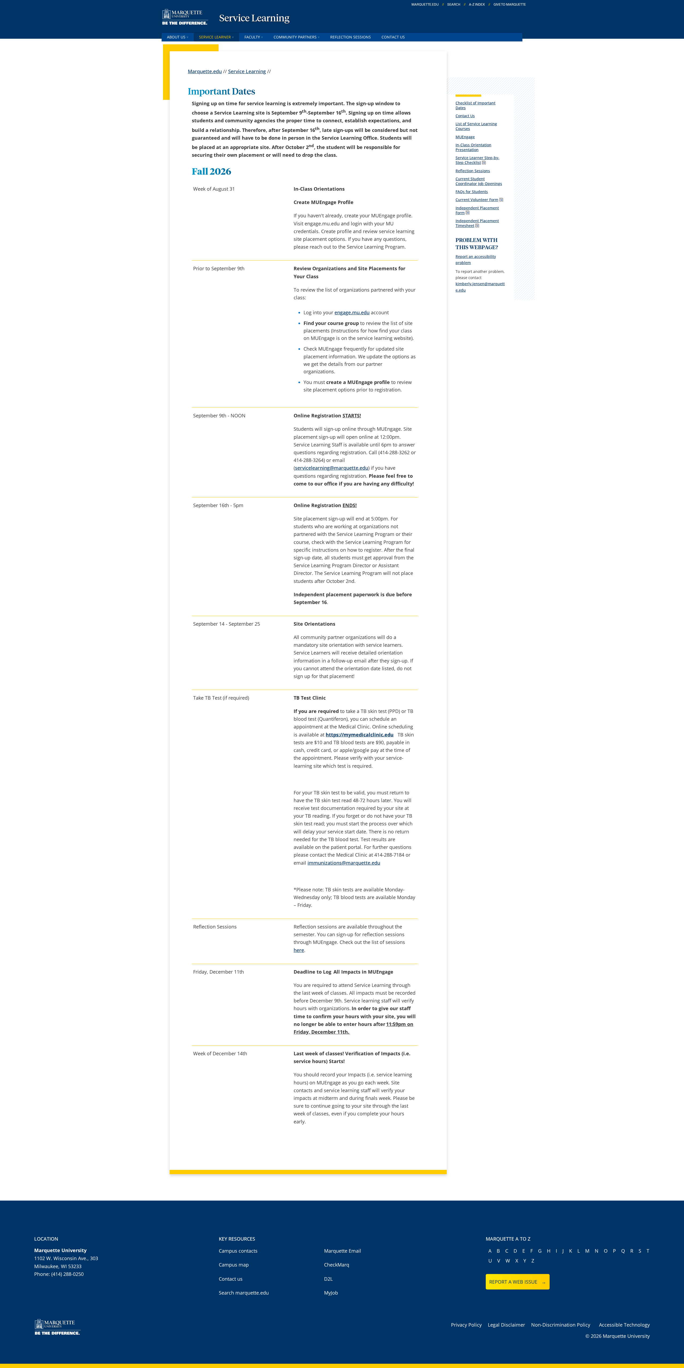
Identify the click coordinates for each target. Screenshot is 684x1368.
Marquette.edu (205, 71)
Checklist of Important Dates (475, 105)
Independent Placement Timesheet (477, 223)
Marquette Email (342, 1251)
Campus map (234, 1264)
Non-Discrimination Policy (560, 1325)
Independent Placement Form (477, 210)
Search (453, 4)
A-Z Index (477, 4)
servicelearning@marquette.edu (331, 468)
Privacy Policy (466, 1325)
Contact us (231, 1279)
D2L (328, 1279)
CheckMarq (336, 1264)
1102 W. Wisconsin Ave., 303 (66, 1258)
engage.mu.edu (352, 312)
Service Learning (254, 18)
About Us (176, 37)
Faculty (252, 37)
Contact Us (393, 37)
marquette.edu (425, 4)
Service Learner (215, 37)
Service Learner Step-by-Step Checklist (477, 160)
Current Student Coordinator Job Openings (479, 181)
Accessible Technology (624, 1325)
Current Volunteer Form (477, 199)
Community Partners (295, 37)
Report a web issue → (517, 1282)
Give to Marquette (509, 4)
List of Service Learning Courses (476, 126)
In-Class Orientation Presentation (473, 147)
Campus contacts (238, 1251)
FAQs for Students (472, 191)
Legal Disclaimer (506, 1325)
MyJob (331, 1292)
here (299, 950)
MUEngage (465, 136)
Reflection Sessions (350, 37)
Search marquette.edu (244, 1292)
